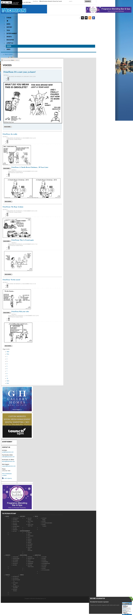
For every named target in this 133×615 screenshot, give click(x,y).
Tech (15, 531)
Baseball (16, 556)
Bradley (30, 556)
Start (8, 351)
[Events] (86, 17)
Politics (16, 519)
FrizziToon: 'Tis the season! (11, 280)
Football (16, 560)
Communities (46, 569)
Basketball (16, 558)
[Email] (8, 80)
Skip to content (8, 54)
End (8, 383)
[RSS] (90, 17)
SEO (44, 521)
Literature (31, 535)
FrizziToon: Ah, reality (10, 134)
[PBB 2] (17, 509)
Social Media (44, 519)
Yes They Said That (30, 525)
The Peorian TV (16, 580)
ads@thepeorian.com (7, 452)
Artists (30, 532)
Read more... (7, 126)
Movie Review (15, 590)
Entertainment (25, 531)
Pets (44, 568)
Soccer (16, 563)
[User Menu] (82, 17)
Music (30, 540)
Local (15, 523)
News (7, 516)
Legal (15, 528)
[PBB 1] (108, 12)
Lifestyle (38, 555)
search (71, 1)
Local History (29, 519)
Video (22, 575)
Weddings (45, 561)
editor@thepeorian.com (8, 456)
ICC (30, 560)
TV (29, 537)
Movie (30, 539)
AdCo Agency (8, 478)
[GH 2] (17, 410)
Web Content (44, 525)
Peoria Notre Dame (31, 565)
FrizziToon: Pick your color (20, 311)
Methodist (31, 561)
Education (23, 555)
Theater (31, 544)
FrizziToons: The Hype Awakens (13, 207)
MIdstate (31, 563)
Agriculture (16, 526)
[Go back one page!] (2, 60)
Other (15, 565)
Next (8, 381)
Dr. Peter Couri (30, 522)
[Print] (8, 78)
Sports (7, 555)
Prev (8, 354)
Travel (44, 565)
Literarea (16, 578)
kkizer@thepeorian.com (8, 461)
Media (15, 524)
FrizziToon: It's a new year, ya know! (20, 71)
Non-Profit (16, 521)
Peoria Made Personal (30, 549)
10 (7, 378)
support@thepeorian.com (8, 466)
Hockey (16, 561)
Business (16, 518)
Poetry (30, 545)
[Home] (7, 20)
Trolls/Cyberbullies (47, 522)
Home (12, 60)
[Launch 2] (17, 437)
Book (30, 542)
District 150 (31, 558)
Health (44, 556)
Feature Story (15, 583)
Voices (7, 575)
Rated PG (16, 576)
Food (44, 566)
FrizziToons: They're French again (22, 240)
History (22, 516)
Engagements (46, 563)
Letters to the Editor (16, 586)
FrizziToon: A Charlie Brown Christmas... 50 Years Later (29, 167)
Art (29, 534)
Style (44, 558)
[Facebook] (93, 17)
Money (15, 529)
